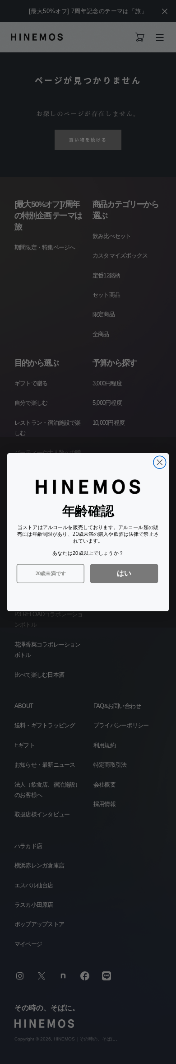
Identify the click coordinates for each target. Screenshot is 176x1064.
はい (124, 572)
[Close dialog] (159, 462)
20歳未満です (50, 573)
